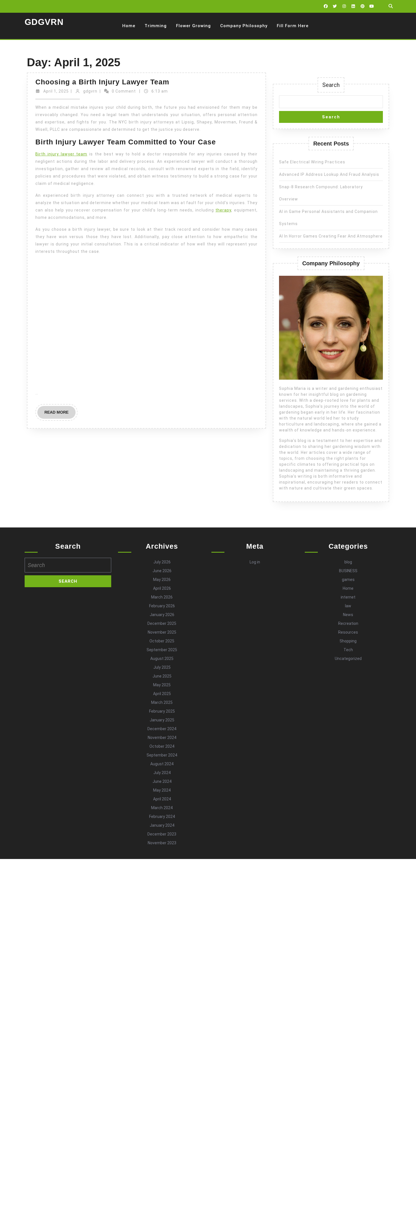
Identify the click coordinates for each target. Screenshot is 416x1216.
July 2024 (162, 772)
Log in (255, 562)
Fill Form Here (292, 25)
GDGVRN (44, 22)
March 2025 (162, 702)
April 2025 (162, 693)
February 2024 (162, 816)
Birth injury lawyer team (61, 154)
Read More (60, 414)
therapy (223, 210)
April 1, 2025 (56, 91)
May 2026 (162, 579)
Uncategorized (348, 658)
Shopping (348, 641)
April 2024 (162, 799)
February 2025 (162, 711)
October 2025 (161, 641)
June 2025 (162, 676)
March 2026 (162, 597)
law (348, 606)
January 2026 (162, 614)
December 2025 (161, 623)
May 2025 (162, 685)
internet (348, 597)
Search (331, 85)
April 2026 (162, 588)
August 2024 (161, 764)
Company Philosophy (243, 25)
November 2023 (162, 843)
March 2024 (162, 807)
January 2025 (162, 720)
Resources (348, 632)
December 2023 (161, 834)
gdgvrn (90, 91)
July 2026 (162, 562)
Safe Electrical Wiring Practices (312, 162)
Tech (348, 649)
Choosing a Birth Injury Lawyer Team (102, 82)
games (348, 579)
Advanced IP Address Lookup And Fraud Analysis (329, 174)
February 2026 (162, 606)
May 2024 (162, 790)
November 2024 (162, 737)
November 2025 (162, 632)
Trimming (156, 25)
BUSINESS (348, 571)
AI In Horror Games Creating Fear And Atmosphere (331, 236)
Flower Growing (193, 25)
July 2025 (162, 667)
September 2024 (162, 755)
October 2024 (161, 746)
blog (348, 562)
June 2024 (162, 781)
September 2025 (162, 649)
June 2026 (162, 571)
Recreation (348, 623)
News (348, 614)
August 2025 (161, 658)
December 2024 (161, 728)
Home (128, 25)
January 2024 (162, 825)
